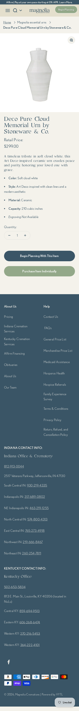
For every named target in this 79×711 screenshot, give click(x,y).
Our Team (10, 387)
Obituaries (10, 365)
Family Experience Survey (55, 396)
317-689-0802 (35, 496)
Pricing (8, 316)
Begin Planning (66, 9)
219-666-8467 (33, 542)
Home (7, 22)
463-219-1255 (39, 508)
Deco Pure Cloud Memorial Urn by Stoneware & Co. (37, 27)
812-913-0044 (14, 466)
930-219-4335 (37, 485)
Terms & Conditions (56, 408)
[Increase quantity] (25, 235)
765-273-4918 (35, 530)
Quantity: (10, 227)
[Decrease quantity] (9, 235)
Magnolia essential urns (31, 22)
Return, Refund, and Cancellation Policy (56, 432)
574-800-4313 (37, 519)
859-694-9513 (29, 611)
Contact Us (51, 316)
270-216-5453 (30, 633)
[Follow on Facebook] (8, 661)
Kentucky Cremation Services (17, 341)
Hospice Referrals (55, 384)
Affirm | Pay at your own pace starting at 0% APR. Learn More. (39, 2)
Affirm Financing (14, 353)
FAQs (48, 328)
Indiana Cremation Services (15, 328)
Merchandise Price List (58, 350)
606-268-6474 (29, 622)
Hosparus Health (54, 373)
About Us (10, 376)
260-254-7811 (31, 553)
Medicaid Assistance (57, 362)
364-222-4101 (30, 645)
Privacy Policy (52, 420)
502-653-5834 (15, 587)
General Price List (55, 339)
